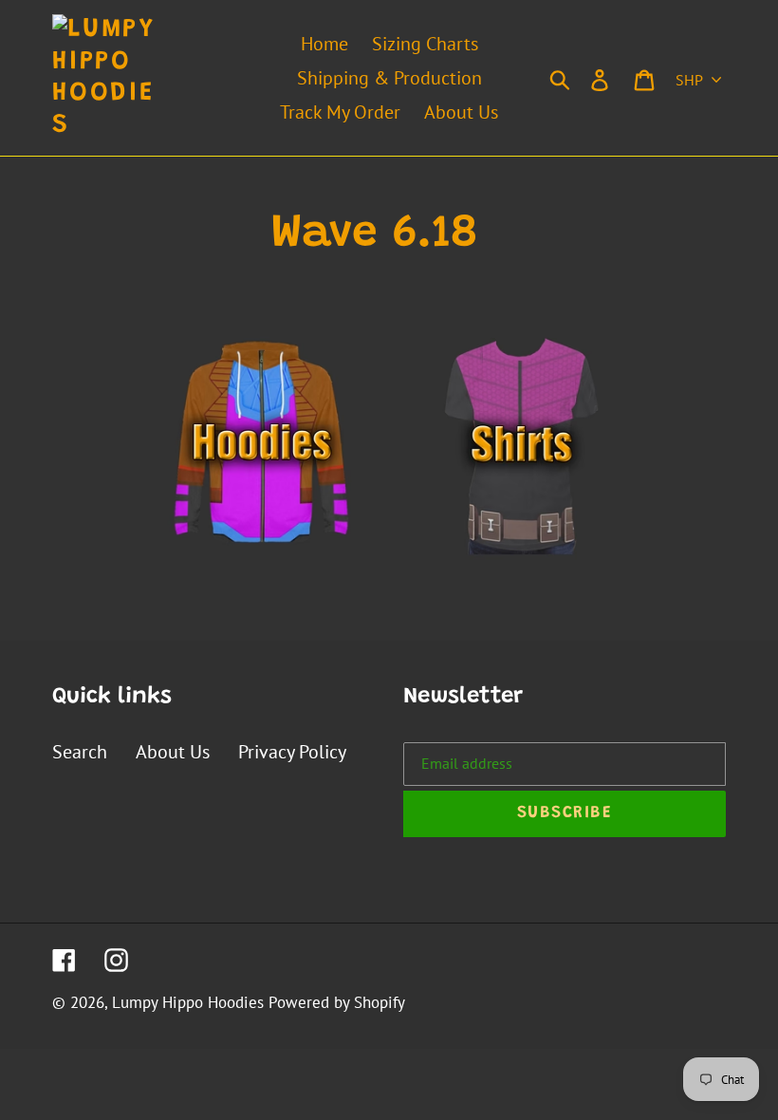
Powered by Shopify (337, 1002)
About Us (173, 751)
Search (79, 751)
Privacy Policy (292, 751)
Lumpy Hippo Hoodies (188, 1002)
